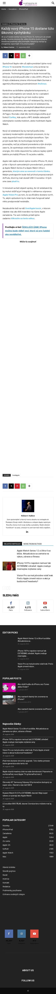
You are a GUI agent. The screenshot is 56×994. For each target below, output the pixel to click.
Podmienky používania (12, 890)
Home (3, 9)
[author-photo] (28, 512)
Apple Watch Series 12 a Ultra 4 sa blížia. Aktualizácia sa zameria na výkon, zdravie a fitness (34, 553)
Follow (28, 602)
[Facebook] (5, 55)
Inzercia (6, 879)
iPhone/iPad (23, 9)
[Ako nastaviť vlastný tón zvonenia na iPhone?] (9, 699)
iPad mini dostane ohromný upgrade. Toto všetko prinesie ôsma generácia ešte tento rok (26, 762)
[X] (11, 55)
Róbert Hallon (9, 47)
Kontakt (6, 882)
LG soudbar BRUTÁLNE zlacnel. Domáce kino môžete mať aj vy (27, 805)
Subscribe (45, 602)
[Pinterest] (17, 55)
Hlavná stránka (9, 867)
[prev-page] (4, 588)
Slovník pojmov (9, 871)
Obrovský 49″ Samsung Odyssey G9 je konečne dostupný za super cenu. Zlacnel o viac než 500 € (27, 783)
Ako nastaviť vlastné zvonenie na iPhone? (35, 709)
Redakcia (6, 886)
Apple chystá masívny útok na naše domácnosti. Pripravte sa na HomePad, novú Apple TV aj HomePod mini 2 (27, 773)
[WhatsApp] (23, 55)
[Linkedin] (28, 531)
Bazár (5, 875)
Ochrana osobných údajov (14, 894)
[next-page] (8, 588)
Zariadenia (12, 9)
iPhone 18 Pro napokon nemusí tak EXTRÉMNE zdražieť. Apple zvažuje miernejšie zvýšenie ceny (34, 566)
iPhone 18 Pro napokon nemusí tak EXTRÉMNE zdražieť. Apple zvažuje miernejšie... (32, 653)
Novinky (23, 24)
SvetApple (16, 475)
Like (11, 602)
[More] (29, 55)
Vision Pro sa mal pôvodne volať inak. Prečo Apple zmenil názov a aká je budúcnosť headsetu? (35, 578)
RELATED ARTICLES (12, 544)
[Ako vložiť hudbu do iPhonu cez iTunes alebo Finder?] (9, 687)
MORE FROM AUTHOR (33, 544)
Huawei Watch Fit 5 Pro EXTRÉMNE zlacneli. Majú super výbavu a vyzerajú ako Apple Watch (25, 794)
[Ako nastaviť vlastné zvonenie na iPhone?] (9, 711)
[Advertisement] (28, 357)
